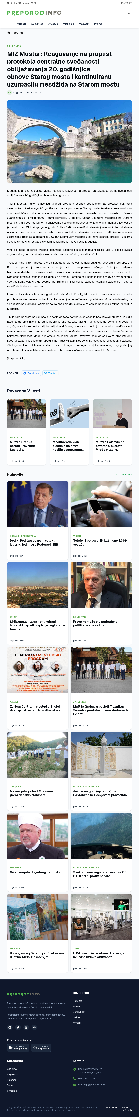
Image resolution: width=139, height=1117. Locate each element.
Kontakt (126, 3)
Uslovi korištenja (126, 1109)
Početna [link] (17, 32)
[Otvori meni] (10, 24)
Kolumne (15, 867)
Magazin (84, 23)
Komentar (79, 617)
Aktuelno (12, 1069)
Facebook (33, 373)
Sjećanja (12, 1090)
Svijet (14, 617)
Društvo (53, 23)
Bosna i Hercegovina (23, 536)
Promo (98, 23)
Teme (76, 948)
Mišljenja (68, 23)
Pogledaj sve (124, 474)
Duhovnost (79, 1011)
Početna (77, 1001)
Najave (14, 702)
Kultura (15, 948)
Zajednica (37, 23)
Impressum (111, 1107)
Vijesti (21, 23)
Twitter (52, 373)
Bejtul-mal (12, 1074)
